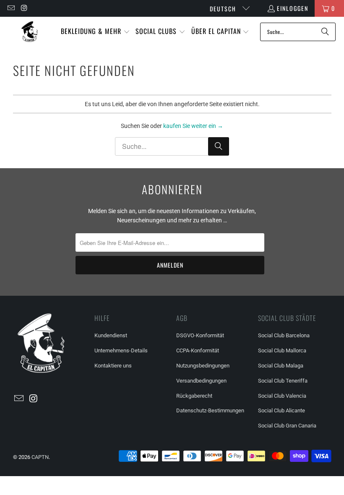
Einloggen (292, 8)
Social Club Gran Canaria (287, 425)
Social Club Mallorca (282, 350)
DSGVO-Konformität (200, 335)
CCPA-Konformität (197, 350)
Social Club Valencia (282, 396)
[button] (95, 31)
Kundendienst (110, 335)
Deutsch (224, 8)
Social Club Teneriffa (283, 381)
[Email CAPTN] (10, 8)
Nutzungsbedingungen (202, 365)
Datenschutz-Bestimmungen (210, 410)
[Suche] (325, 32)
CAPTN (40, 457)
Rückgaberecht (194, 396)
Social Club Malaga (280, 365)
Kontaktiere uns (113, 365)
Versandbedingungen (201, 381)
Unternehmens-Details (121, 350)
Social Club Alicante (281, 410)
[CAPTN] (29, 31)
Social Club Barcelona (284, 335)
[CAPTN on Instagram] (24, 8)
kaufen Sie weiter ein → (193, 125)
